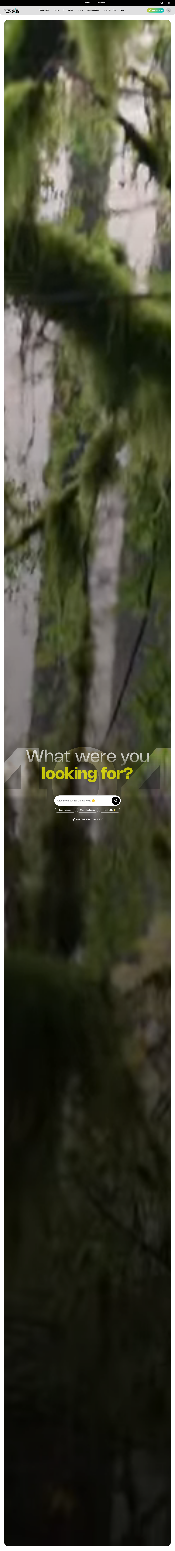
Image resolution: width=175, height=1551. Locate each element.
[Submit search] (161, 2)
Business (101, 3)
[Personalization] (168, 10)
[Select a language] (168, 2)
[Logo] (11, 10)
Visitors (87, 3)
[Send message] (116, 800)
